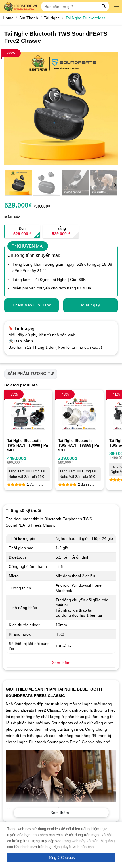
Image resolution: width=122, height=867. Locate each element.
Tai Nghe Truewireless (85, 18)
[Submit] (104, 6)
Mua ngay (90, 305)
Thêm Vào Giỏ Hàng (31, 305)
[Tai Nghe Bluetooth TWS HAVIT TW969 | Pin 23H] (79, 414)
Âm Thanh (28, 18)
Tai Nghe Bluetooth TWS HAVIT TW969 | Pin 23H (79, 445)
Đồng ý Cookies (61, 857)
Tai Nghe (52, 18)
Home (8, 18)
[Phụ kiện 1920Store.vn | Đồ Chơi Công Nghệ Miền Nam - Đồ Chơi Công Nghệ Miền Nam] (21, 6)
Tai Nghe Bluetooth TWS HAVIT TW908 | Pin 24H (28, 445)
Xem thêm (60, 812)
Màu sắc (12, 217)
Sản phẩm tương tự (30, 373)
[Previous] (14, 108)
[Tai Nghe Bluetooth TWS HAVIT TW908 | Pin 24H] (28, 414)
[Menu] (116, 6)
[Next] (108, 108)
